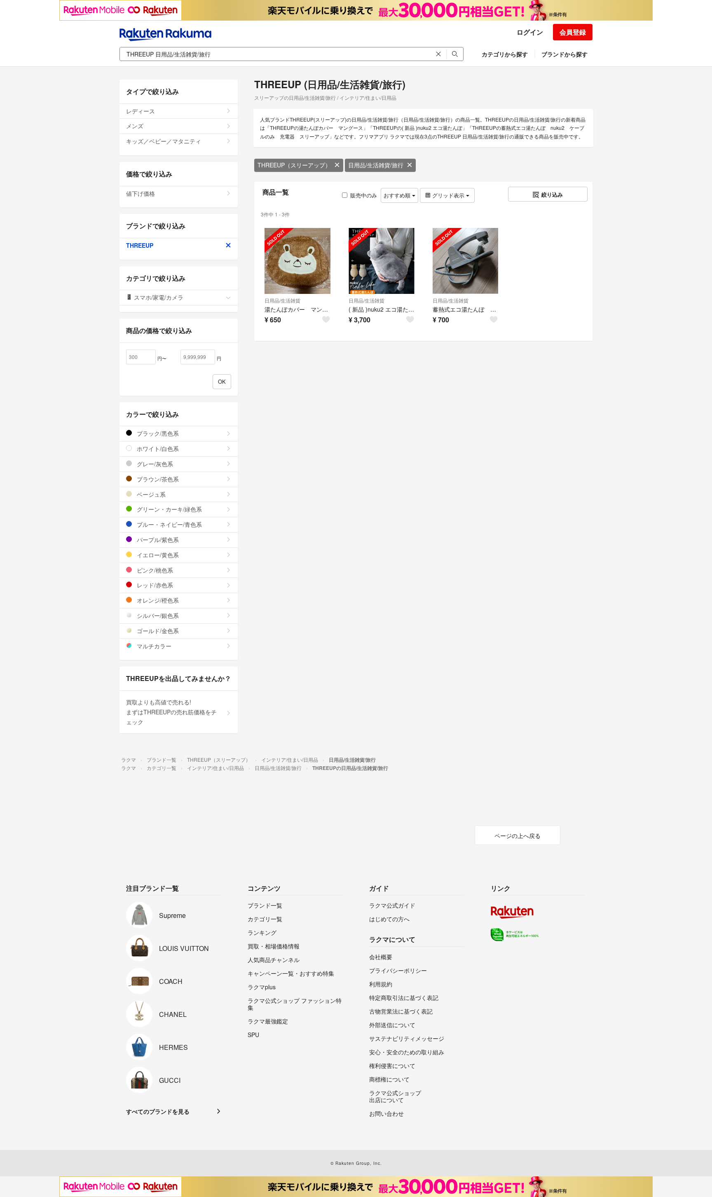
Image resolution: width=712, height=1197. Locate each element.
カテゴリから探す (505, 54)
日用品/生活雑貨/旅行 (375, 165)
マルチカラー (153, 646)
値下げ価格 (140, 193)
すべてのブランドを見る (158, 1111)
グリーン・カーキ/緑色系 (168, 509)
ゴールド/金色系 (157, 631)
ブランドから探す (564, 54)
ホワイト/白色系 (157, 448)
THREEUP (139, 245)
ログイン (530, 32)
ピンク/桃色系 (154, 570)
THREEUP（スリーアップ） (294, 165)
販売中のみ (363, 195)
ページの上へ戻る (517, 835)
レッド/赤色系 (154, 585)
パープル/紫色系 (157, 539)
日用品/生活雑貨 (282, 300)
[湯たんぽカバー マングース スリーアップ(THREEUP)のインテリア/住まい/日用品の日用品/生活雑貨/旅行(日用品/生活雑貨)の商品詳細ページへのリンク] (297, 261)
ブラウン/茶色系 (157, 479)
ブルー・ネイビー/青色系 (168, 524)
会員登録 (573, 32)
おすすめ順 (398, 195)
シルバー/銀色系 (157, 615)
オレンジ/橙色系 (157, 600)
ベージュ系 (150, 494)
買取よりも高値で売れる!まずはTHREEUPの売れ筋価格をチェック (171, 712)
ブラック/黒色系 (157, 433)
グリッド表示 (448, 195)
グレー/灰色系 (154, 464)
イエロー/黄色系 (157, 555)
